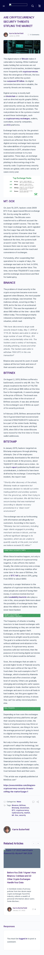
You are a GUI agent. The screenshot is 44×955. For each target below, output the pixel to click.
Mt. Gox (15, 815)
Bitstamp (15, 808)
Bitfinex (22, 805)
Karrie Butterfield (16, 33)
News (19, 802)
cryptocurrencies (30, 71)
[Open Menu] (3, 5)
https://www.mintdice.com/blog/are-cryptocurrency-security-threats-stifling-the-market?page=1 (20, 788)
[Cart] (39, 6)
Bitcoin (25, 59)
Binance (15, 805)
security (22, 815)
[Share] (37, 802)
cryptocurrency (22, 810)
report (14, 467)
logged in (23, 939)
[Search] (33, 6)
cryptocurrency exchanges (18, 118)
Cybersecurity (17, 813)
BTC (13, 810)
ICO (8, 125)
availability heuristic (18, 597)
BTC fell (14, 576)
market (27, 813)
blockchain (10, 96)
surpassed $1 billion (15, 81)
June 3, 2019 (14, 36)
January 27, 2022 (19, 910)
